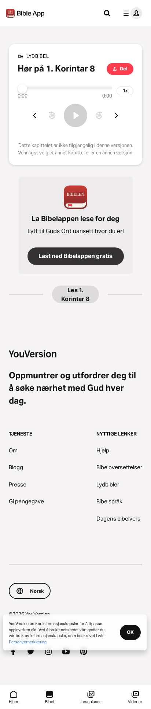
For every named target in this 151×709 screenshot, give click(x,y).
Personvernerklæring (28, 641)
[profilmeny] (131, 13)
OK (130, 632)
